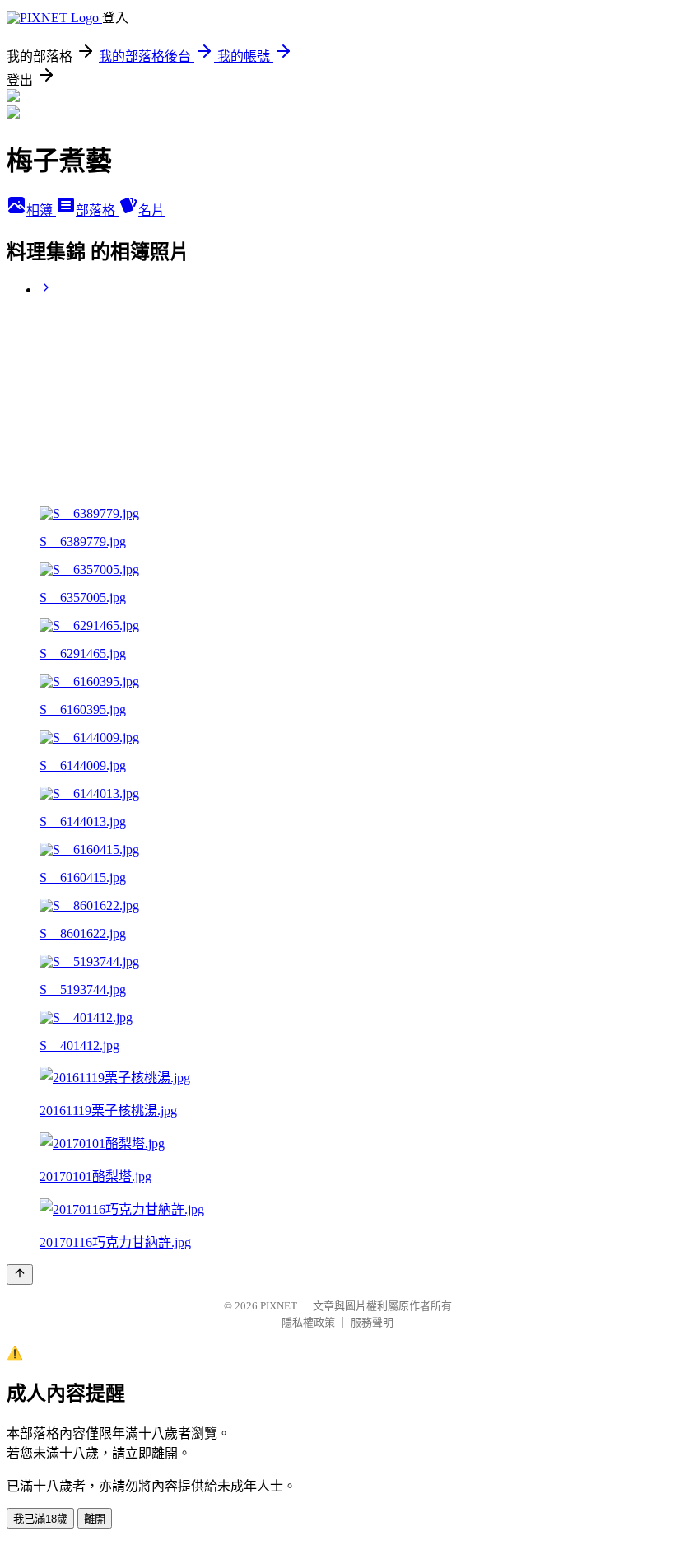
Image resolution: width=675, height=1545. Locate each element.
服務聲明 (372, 1322)
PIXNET (278, 1306)
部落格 (97, 210)
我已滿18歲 (40, 1519)
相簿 (41, 210)
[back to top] (20, 1274)
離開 (94, 1519)
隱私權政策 (308, 1322)
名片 (151, 210)
